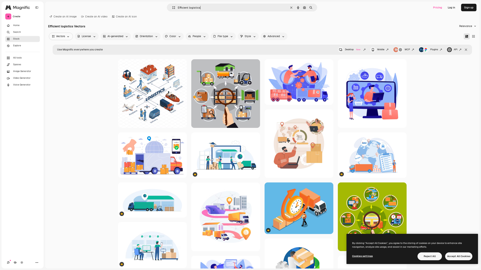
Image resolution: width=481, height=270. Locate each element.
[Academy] (15, 263)
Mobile (380, 49)
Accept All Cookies (458, 256)
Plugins (434, 49)
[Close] (465, 49)
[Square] (473, 36)
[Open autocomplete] (172, 7)
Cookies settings (362, 256)
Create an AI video (96, 16)
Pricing (437, 7)
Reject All (430, 256)
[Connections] (8, 263)
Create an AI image (65, 16)
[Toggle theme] (22, 263)
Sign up (468, 7)
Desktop (352, 49)
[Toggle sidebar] (37, 7)
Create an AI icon (126, 16)
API (455, 49)
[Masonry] (467, 36)
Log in (451, 7)
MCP (407, 49)
